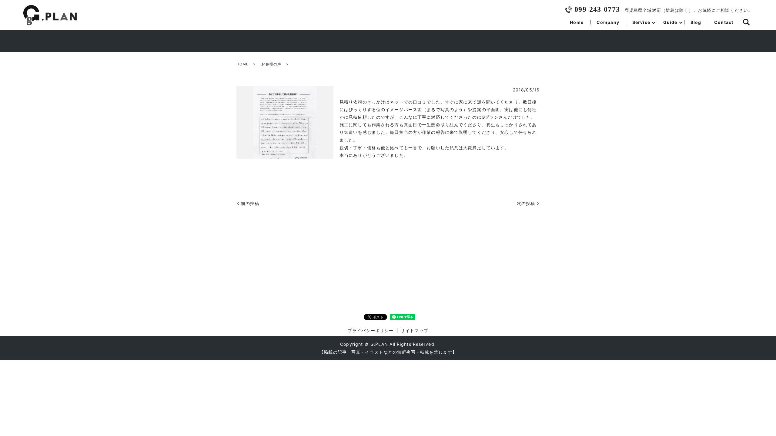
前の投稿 (250, 203)
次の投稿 (526, 203)
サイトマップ (414, 330)
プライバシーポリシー (370, 330)
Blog (696, 22)
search (746, 22)
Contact (723, 22)
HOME (242, 64)
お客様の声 (271, 64)
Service (641, 22)
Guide (670, 22)
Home (576, 22)
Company (608, 22)
